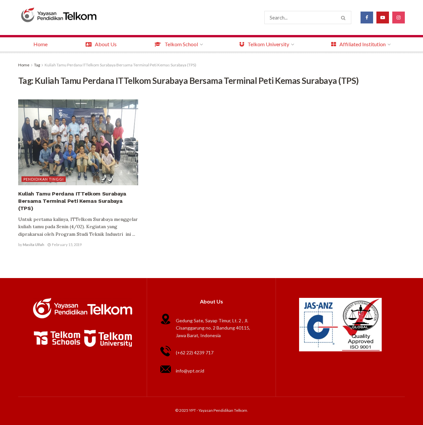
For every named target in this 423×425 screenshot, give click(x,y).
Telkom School (181, 44)
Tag (37, 64)
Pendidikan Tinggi (43, 179)
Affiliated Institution (362, 44)
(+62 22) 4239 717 (194, 352)
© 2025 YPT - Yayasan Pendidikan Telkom (211, 410)
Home (40, 44)
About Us (106, 44)
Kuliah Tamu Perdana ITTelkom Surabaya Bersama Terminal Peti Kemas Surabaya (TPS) (120, 64)
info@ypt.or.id (190, 370)
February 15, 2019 (66, 244)
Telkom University (268, 44)
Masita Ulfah (33, 244)
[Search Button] (344, 17)
